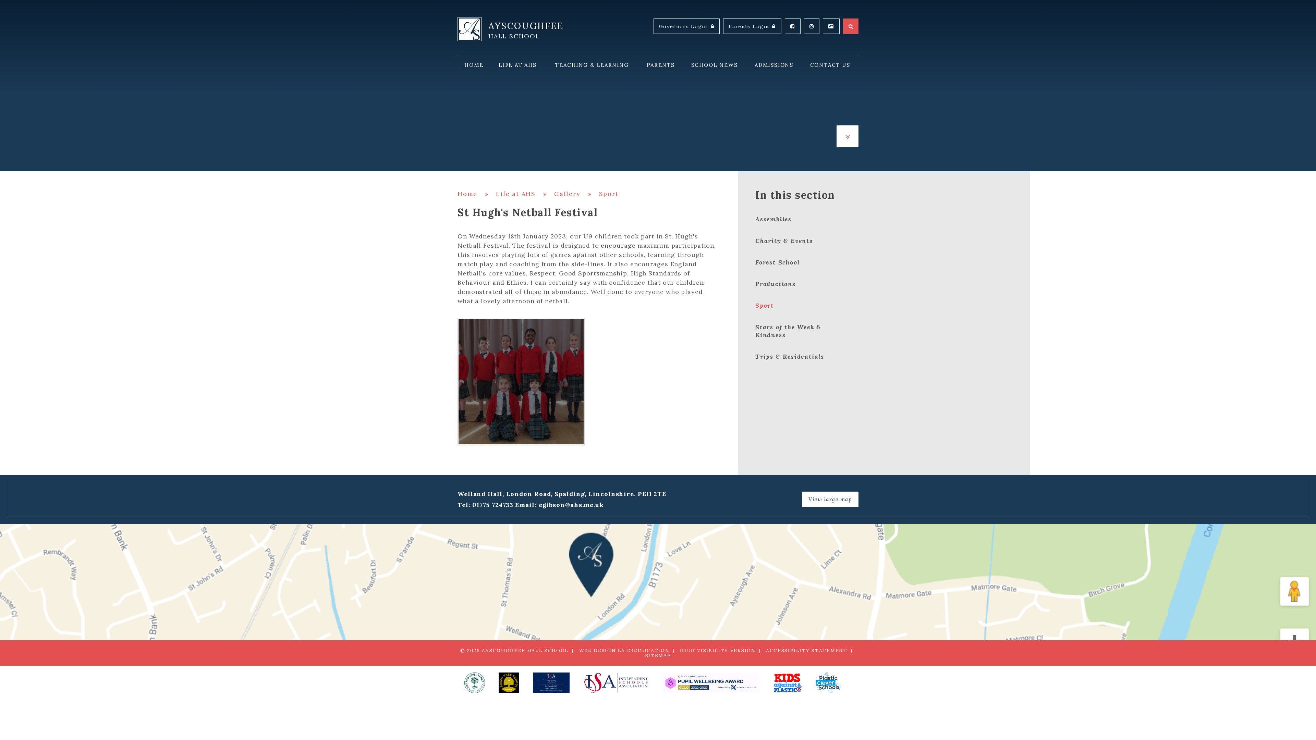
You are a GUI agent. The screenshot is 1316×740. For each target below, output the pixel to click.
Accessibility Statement (807, 651)
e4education (648, 651)
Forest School (777, 262)
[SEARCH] (850, 26)
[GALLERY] (831, 26)
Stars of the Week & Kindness (788, 331)
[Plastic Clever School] (787, 683)
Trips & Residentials (789, 356)
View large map (830, 499)
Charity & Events (784, 241)
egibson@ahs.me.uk (571, 505)
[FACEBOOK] (793, 26)
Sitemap (658, 655)
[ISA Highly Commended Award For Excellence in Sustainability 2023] (551, 683)
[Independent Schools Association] (615, 683)
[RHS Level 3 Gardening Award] (474, 683)
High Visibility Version (718, 651)
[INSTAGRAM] (812, 26)
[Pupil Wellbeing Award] (710, 683)
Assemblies (773, 219)
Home (467, 194)
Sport (609, 194)
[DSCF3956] (521, 381)
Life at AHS (516, 194)
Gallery (567, 194)
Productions (775, 284)
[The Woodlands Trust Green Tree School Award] (509, 683)
